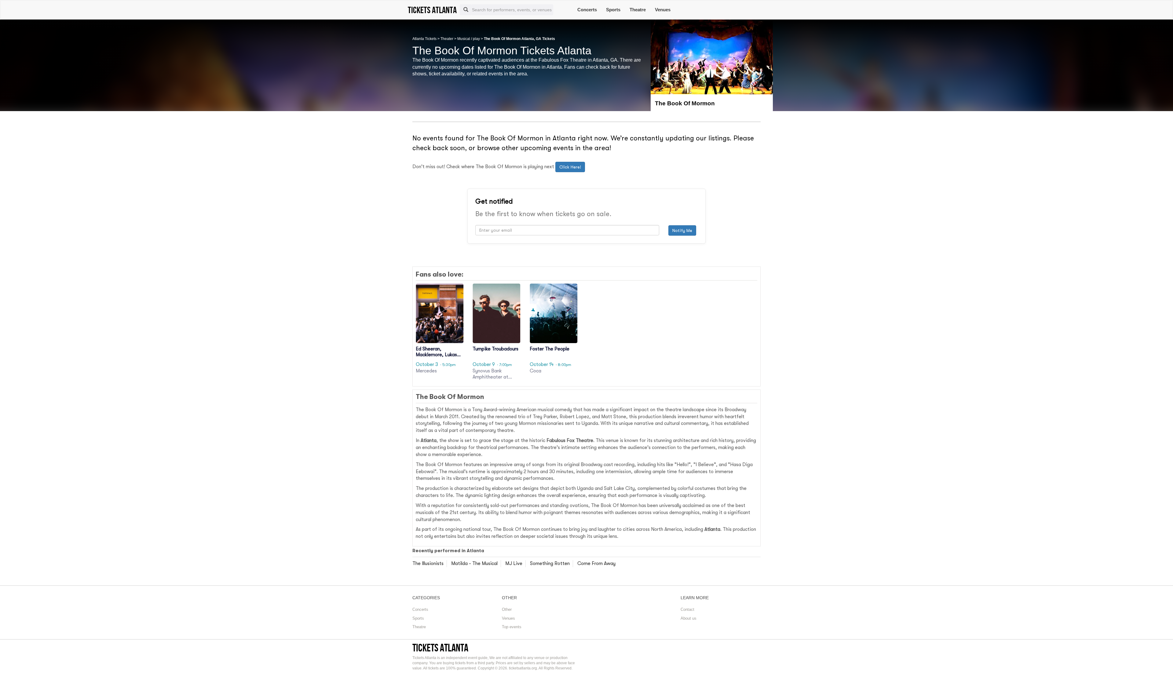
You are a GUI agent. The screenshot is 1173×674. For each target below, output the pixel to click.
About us (688, 618)
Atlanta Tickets (424, 39)
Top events (511, 627)
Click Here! (570, 167)
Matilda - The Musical (474, 563)
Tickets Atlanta (440, 647)
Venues (663, 9)
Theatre (638, 9)
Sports (613, 9)
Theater (446, 39)
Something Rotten (550, 563)
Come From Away (596, 563)
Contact (687, 609)
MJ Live (513, 563)
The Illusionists (428, 563)
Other (507, 609)
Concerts (587, 9)
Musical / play (468, 39)
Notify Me (682, 230)
